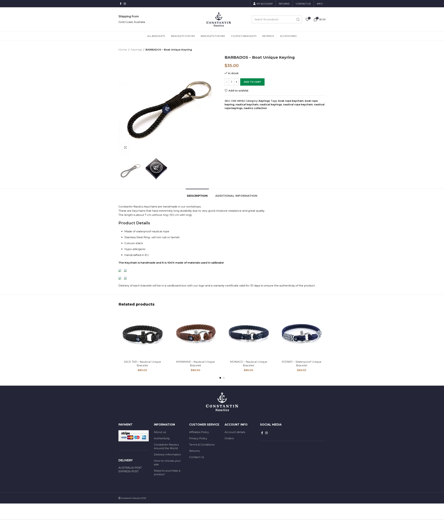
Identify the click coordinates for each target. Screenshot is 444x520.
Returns (194, 450)
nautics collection (255, 108)
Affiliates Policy (199, 432)
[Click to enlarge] (125, 147)
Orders (229, 438)
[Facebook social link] (120, 3)
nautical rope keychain (298, 104)
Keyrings (136, 49)
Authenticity (162, 438)
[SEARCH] (298, 19)
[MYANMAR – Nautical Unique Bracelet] (196, 335)
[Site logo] (219, 19)
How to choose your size (167, 462)
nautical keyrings (271, 104)
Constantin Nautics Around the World (166, 446)
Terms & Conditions (201, 444)
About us (160, 432)
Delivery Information (167, 454)
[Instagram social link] (125, 3)
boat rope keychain (291, 100)
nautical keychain (247, 104)
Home (122, 49)
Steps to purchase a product (167, 472)
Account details (235, 432)
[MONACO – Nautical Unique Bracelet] (249, 335)
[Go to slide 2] (224, 378)
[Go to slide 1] (220, 378)
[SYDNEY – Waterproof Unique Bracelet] (302, 335)
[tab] (197, 194)
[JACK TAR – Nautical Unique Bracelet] (142, 335)
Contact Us (196, 457)
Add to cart (252, 81)
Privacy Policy (198, 438)
